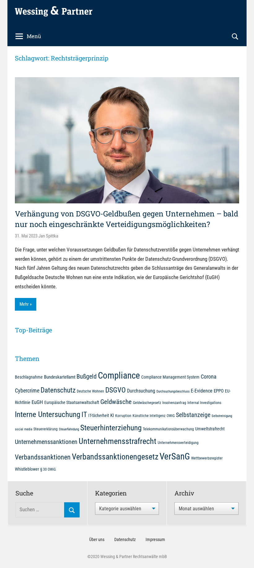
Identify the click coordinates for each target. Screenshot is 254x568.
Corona (209, 376)
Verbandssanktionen (43, 457)
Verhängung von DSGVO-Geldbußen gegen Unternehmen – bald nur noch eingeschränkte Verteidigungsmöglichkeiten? (126, 219)
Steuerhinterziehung (111, 427)
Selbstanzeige (193, 415)
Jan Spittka (48, 236)
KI (112, 415)
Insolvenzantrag (174, 402)
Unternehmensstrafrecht (117, 441)
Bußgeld (87, 376)
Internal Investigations (204, 402)
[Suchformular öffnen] (235, 36)
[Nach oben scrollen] (242, 556)
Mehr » (26, 304)
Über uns (96, 539)
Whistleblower (27, 469)
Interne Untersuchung (47, 414)
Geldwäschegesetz (147, 402)
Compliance (119, 375)
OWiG (171, 415)
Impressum (155, 539)
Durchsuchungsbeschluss (173, 391)
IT (84, 414)
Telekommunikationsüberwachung (168, 429)
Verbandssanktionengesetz (115, 456)
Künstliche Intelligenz (149, 415)
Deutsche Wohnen (90, 391)
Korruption (123, 415)
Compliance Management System (170, 377)
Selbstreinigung (222, 416)
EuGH (37, 402)
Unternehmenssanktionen (46, 442)
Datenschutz (58, 390)
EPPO (219, 391)
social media (23, 429)
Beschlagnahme (29, 377)
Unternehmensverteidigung (178, 442)
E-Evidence (201, 391)
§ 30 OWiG (48, 469)
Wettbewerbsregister (207, 458)
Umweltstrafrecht (210, 428)
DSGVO (115, 390)
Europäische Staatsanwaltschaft (71, 402)
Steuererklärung (45, 429)
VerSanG (175, 456)
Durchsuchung (141, 391)
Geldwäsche (116, 402)
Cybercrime (27, 390)
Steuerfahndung (69, 429)
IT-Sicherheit (98, 415)
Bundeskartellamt (59, 377)
